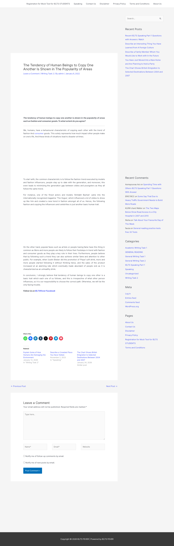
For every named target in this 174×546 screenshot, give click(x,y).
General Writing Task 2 (135, 261)
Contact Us (91, 4)
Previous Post (18, 386)
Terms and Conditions (139, 4)
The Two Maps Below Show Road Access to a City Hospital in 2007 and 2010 (142, 212)
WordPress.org (132, 306)
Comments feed (132, 302)
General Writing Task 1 (135, 256)
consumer (39, 133)
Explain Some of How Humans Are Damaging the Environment (34, 354)
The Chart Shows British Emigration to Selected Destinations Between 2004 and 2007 (144, 72)
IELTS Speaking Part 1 (135, 265)
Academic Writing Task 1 (136, 248)
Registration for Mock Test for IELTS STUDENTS (48, 4)
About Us (157, 4)
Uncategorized (131, 273)
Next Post (111, 386)
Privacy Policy (119, 4)
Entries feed (130, 298)
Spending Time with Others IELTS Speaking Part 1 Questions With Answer (143, 188)
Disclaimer (104, 4)
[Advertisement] (64, 34)
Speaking (78, 4)
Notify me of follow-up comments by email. (44, 456)
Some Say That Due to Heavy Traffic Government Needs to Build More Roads (144, 200)
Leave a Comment (31, 73)
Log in (128, 293)
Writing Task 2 (47, 73)
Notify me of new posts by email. (40, 462)
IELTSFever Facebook (45, 291)
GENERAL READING (134, 252)
